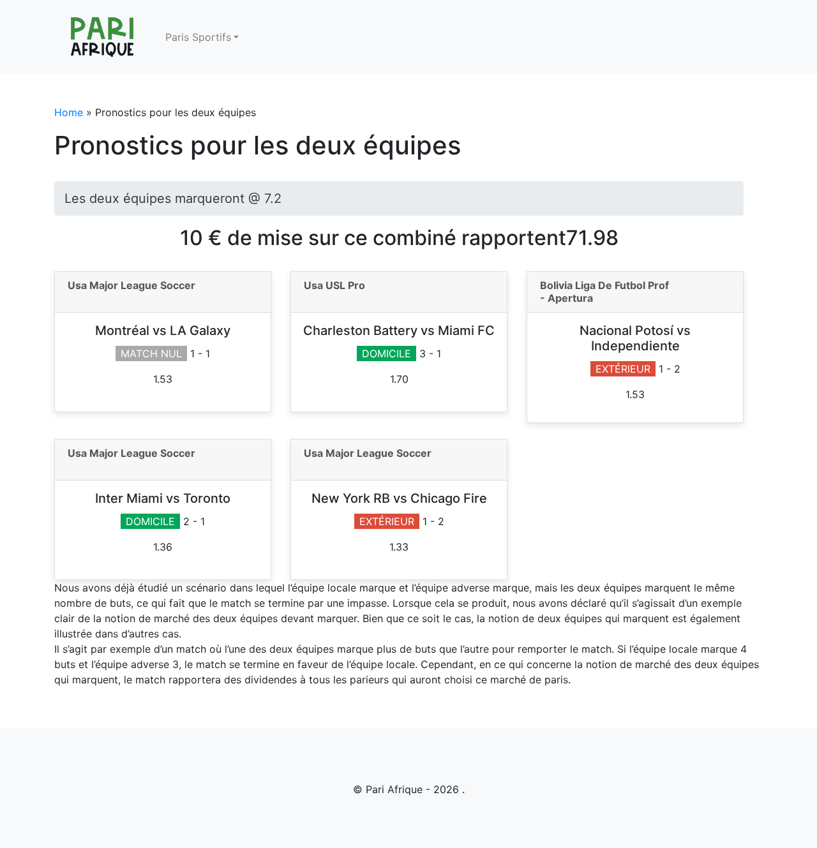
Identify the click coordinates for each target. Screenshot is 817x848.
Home (68, 112)
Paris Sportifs (198, 37)
